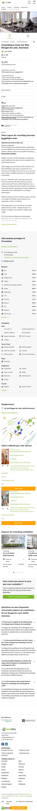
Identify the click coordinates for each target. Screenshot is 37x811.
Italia (20, 761)
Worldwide (21, 784)
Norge (3, 767)
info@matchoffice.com (7, 737)
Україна (21, 769)
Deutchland (5, 772)
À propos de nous (7, 750)
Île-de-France (24, 7)
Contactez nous (24, 753)
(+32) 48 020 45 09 (6, 739)
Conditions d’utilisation (19, 796)
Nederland (4, 775)
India (20, 781)
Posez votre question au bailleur (12, 77)
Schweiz (21, 767)
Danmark (4, 761)
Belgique (4, 778)
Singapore (21, 778)
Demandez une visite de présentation (13, 79)
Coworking (16, 7)
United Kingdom (6, 784)
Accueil (3, 7)
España (3, 787)
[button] (2, 465)
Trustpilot (4, 103)
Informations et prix (8, 75)
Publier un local (24, 750)
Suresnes (3, 9)
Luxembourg (5, 781)
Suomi (3, 769)
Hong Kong (22, 775)
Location (9, 7)
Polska (20, 772)
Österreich (21, 764)
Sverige (3, 764)
